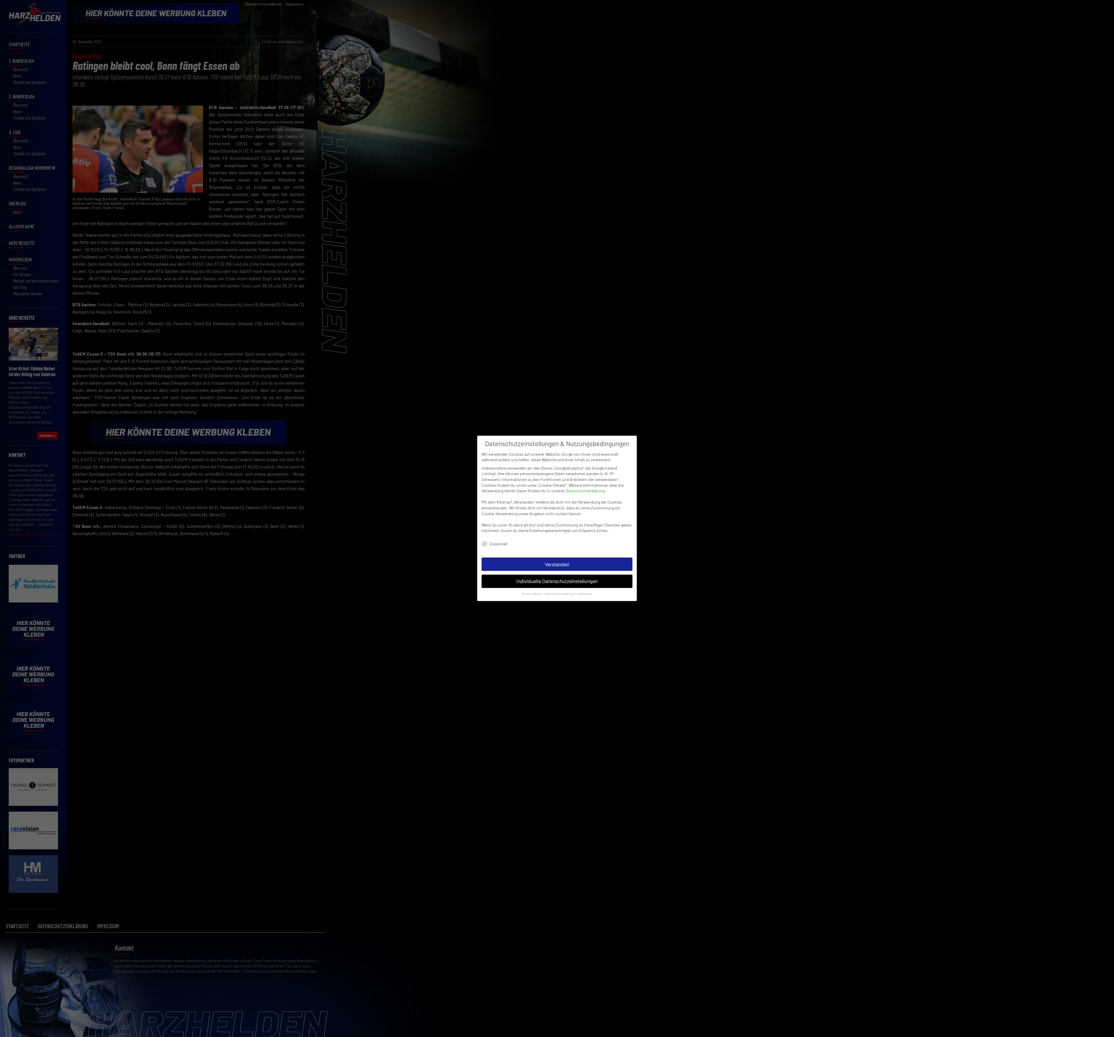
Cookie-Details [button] (532, 594)
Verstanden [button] (557, 564)
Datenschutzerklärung (585, 490)
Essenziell (498, 543)
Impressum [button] (584, 594)
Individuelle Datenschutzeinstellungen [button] (557, 581)
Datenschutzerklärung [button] (559, 594)
